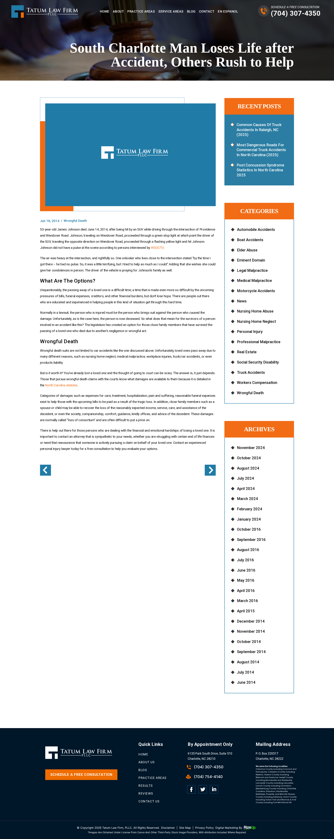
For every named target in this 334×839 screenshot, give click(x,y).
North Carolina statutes (61, 385)
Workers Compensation (257, 382)
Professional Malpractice (258, 342)
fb (191, 789)
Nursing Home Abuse (255, 311)
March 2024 (247, 499)
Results (145, 785)
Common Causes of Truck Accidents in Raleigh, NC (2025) (259, 130)
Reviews (145, 793)
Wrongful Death (75, 221)
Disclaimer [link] (168, 827)
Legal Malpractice (252, 270)
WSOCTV (157, 248)
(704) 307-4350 (295, 13)
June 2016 (246, 570)
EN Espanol (228, 11)
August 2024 (248, 468)
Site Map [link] (185, 827)
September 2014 (251, 652)
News (242, 301)
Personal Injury (250, 331)
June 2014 (246, 682)
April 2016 (246, 590)
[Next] (210, 470)
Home (104, 11)
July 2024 (245, 478)
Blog (191, 11)
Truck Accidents (251, 372)
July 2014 (245, 672)
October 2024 (249, 458)
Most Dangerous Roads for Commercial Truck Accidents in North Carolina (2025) (261, 150)
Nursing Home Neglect (256, 321)
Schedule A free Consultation (81, 774)
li (214, 789)
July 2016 (245, 560)
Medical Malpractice (254, 280)
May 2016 (245, 580)
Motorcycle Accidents (256, 291)
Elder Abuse (247, 250)
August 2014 (248, 662)
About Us (146, 762)
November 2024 (251, 448)
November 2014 (251, 631)
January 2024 (249, 519)
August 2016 (248, 550)
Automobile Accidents (256, 229)
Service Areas (171, 11)
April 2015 (246, 611)
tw (202, 789)
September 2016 (251, 539)
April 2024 (246, 488)
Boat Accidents (250, 240)
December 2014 (251, 621)
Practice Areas (141, 11)
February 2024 (249, 509)
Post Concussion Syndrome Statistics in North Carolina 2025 (260, 170)
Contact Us (149, 801)
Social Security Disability (258, 362)
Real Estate (247, 352)
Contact (206, 11)
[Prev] (45, 470)
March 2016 (247, 601)
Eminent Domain (251, 260)
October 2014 (249, 641)
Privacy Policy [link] (204, 827)
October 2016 (249, 529)
